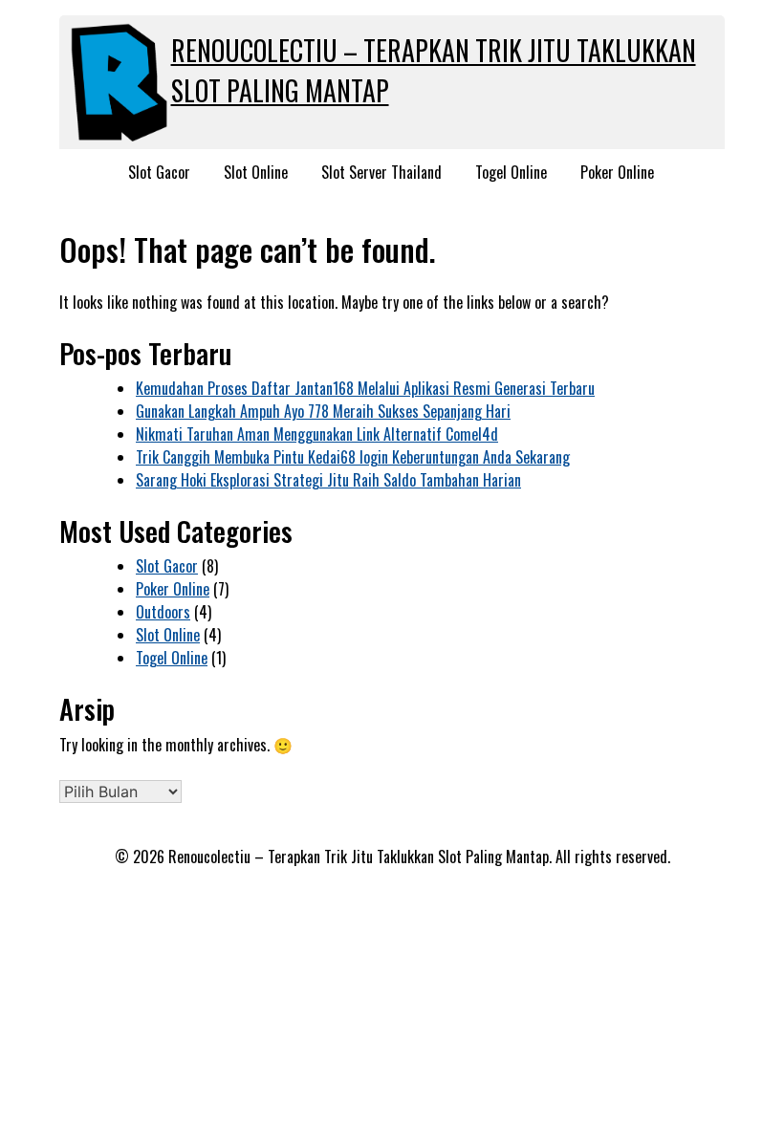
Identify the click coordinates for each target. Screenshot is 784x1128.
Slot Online (256, 172)
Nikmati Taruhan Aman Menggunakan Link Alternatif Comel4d (317, 434)
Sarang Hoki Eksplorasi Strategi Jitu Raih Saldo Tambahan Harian (328, 479)
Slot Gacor (159, 172)
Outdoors (163, 611)
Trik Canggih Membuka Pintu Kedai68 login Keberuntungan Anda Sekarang (353, 456)
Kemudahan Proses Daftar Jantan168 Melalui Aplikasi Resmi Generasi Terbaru (365, 388)
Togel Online (511, 172)
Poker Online (617, 172)
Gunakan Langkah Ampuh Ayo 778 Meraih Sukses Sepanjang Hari (323, 411)
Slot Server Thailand (381, 172)
